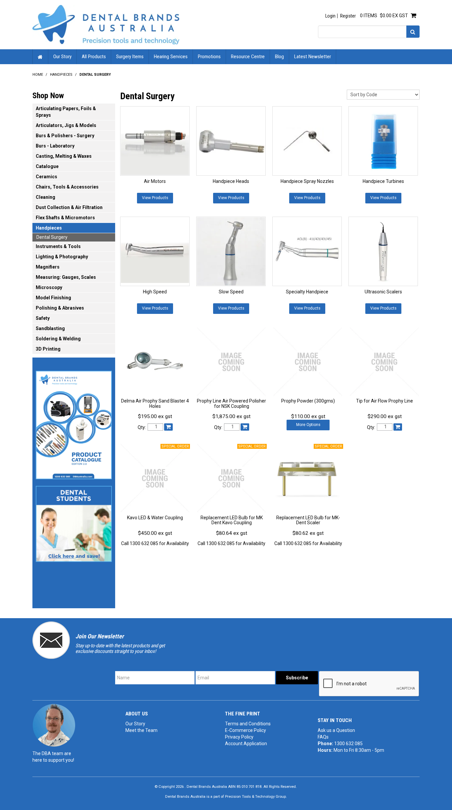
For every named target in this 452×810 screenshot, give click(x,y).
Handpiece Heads (231, 181)
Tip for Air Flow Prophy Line (384, 401)
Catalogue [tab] (47, 166)
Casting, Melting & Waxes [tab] (64, 156)
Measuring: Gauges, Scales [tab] (66, 277)
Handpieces (61, 74)
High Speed (155, 291)
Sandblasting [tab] (50, 328)
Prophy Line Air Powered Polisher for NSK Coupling (231, 403)
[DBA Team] (53, 725)
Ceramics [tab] (46, 176)
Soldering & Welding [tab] (58, 338)
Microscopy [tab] (49, 287)
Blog (279, 57)
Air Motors (155, 181)
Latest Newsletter (312, 57)
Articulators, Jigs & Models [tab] (66, 125)
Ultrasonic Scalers (383, 291)
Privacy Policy (239, 737)
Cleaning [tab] (45, 197)
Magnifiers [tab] (48, 267)
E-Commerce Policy (245, 730)
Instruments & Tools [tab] (58, 246)
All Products (94, 57)
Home (40, 56)
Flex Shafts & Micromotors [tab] (65, 217)
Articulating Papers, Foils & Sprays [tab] (66, 112)
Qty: (142, 427)
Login (330, 16)
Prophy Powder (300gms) (308, 401)
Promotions (209, 57)
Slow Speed (231, 291)
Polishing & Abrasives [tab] (60, 308)
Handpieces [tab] (49, 228)
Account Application (246, 743)
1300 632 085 (348, 743)
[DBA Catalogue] (74, 423)
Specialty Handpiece (307, 291)
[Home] (105, 24)
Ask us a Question (336, 730)
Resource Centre (248, 57)
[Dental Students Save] (74, 522)
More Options (308, 424)
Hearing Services (171, 57)
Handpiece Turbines (383, 181)
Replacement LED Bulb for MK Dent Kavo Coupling (232, 520)
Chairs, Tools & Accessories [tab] (67, 187)
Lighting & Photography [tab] (62, 256)
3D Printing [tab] (48, 349)
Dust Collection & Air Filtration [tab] (69, 207)
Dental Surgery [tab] (52, 237)
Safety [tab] (43, 318)
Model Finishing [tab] (53, 297)
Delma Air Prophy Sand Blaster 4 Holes (155, 403)
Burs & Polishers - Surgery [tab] (65, 135)
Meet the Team (141, 730)
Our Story (62, 57)
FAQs (323, 737)
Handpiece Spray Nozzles (307, 181)
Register (348, 16)
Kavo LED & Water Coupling (155, 517)
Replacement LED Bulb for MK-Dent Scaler (308, 520)
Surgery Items (130, 57)
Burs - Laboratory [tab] (55, 146)
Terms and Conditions (248, 723)
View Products (155, 197)
